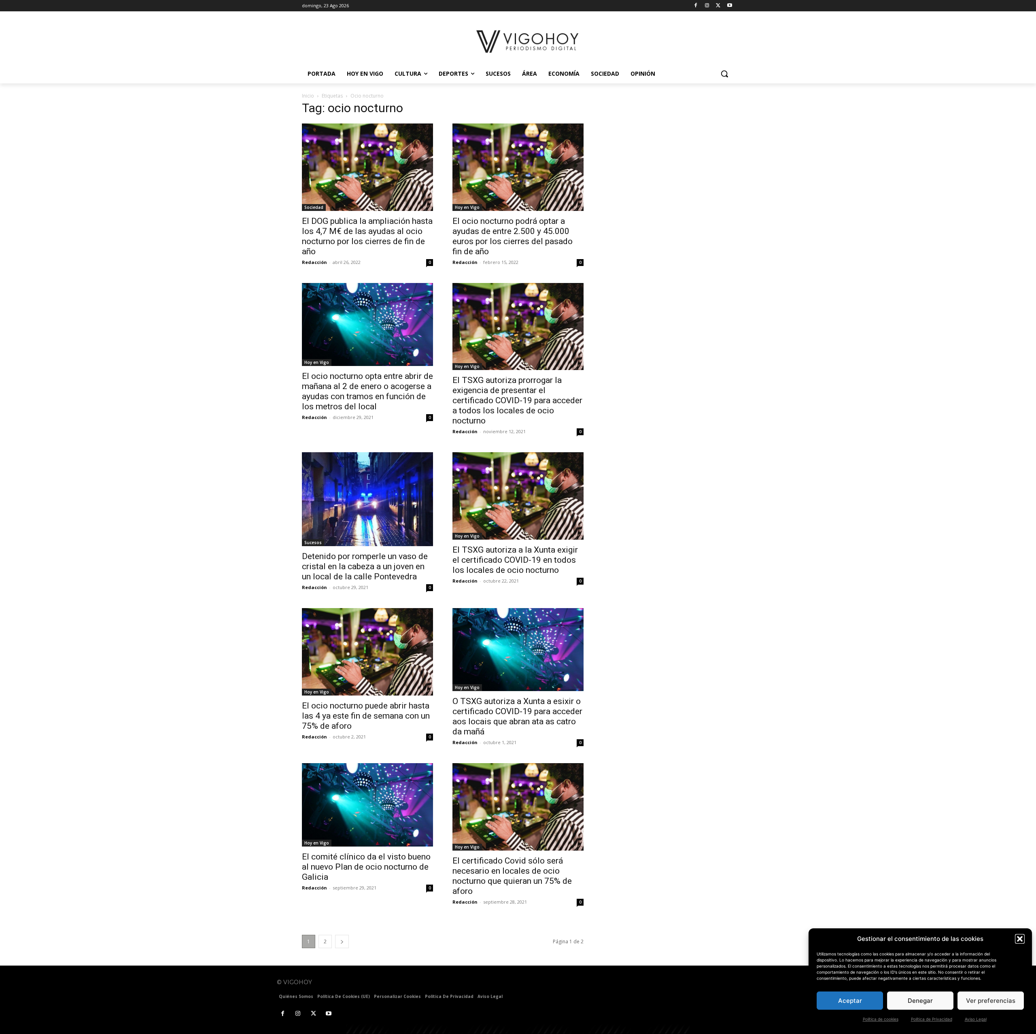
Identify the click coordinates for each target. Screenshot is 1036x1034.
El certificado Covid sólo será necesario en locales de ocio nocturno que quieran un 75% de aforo (512, 876)
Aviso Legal (976, 1019)
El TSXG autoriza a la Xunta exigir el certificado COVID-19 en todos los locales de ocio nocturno (515, 560)
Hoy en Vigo (467, 207)
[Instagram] (707, 6)
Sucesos (313, 542)
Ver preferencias (990, 1000)
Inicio (308, 95)
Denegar (920, 1000)
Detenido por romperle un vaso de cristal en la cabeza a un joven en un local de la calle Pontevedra (365, 566)
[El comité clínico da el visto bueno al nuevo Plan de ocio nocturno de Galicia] (367, 804)
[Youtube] (729, 6)
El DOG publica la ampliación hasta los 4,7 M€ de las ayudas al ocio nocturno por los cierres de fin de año (367, 236)
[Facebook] (696, 6)
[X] (718, 6)
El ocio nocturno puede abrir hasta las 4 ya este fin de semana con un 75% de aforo (366, 716)
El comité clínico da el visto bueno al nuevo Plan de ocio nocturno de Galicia (366, 867)
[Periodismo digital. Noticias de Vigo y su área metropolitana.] (528, 41)
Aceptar (850, 1000)
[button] (1020, 939)
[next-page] (342, 941)
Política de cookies (880, 1019)
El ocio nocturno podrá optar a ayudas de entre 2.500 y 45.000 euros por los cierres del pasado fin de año (512, 236)
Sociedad (313, 207)
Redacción (314, 262)
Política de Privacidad (931, 1019)
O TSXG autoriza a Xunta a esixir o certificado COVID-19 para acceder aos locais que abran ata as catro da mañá (517, 716)
